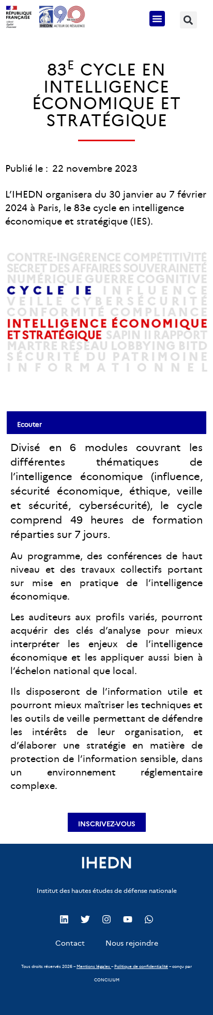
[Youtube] (127, 919)
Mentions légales (93, 966)
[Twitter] (85, 919)
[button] (157, 18)
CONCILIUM (106, 979)
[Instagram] (106, 919)
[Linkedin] (64, 919)
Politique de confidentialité (141, 966)
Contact (70, 943)
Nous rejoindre (131, 943)
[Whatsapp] (149, 919)
